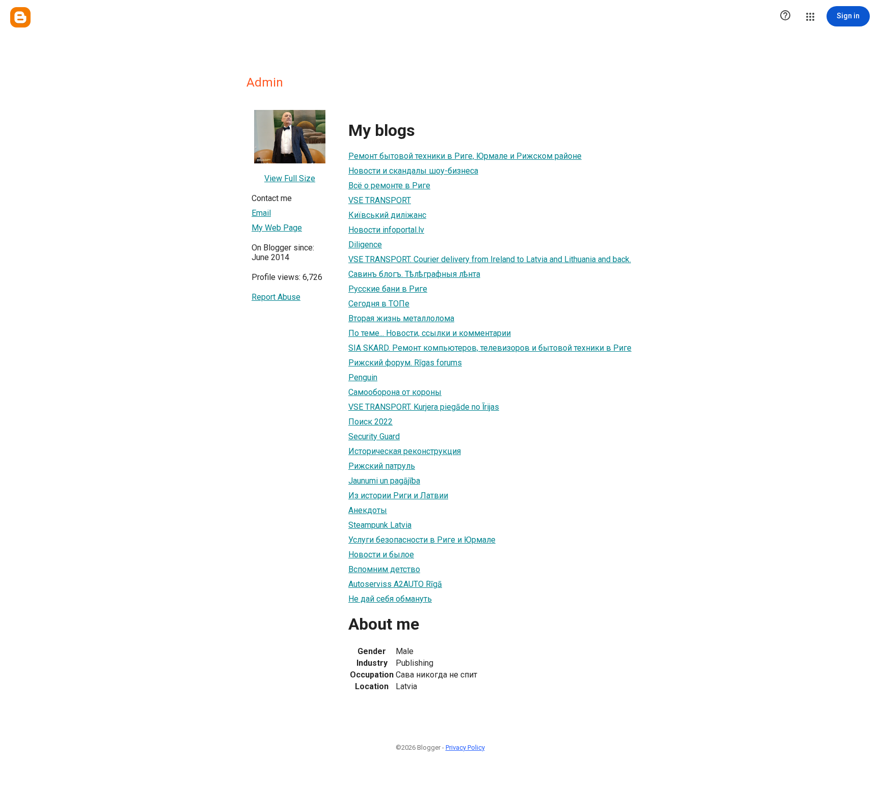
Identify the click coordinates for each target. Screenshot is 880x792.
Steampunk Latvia (379, 525)
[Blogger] (20, 17)
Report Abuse (276, 297)
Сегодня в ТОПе (378, 303)
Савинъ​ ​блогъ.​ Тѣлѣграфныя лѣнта (414, 274)
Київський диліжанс (387, 215)
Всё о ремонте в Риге (389, 185)
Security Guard (374, 436)
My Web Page (277, 228)
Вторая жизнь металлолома (401, 318)
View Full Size (289, 178)
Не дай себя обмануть (390, 599)
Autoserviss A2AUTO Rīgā (395, 584)
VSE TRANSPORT (379, 200)
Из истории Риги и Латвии (398, 495)
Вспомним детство (384, 569)
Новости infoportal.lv (386, 230)
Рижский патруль (381, 466)
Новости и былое (381, 554)
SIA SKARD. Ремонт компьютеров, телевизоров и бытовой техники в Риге (489, 348)
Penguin (362, 377)
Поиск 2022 (370, 422)
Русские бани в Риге (387, 289)
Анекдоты (367, 510)
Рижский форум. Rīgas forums (405, 362)
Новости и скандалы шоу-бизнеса (413, 171)
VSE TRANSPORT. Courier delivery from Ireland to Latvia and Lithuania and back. (489, 259)
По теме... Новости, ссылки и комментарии (429, 333)
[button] (785, 16)
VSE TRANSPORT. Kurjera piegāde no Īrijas (423, 407)
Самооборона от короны (395, 392)
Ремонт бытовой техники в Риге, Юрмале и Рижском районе (465, 156)
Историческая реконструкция (404, 451)
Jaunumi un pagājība (384, 481)
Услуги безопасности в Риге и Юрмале (422, 540)
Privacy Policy (465, 747)
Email (261, 213)
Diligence (365, 244)
